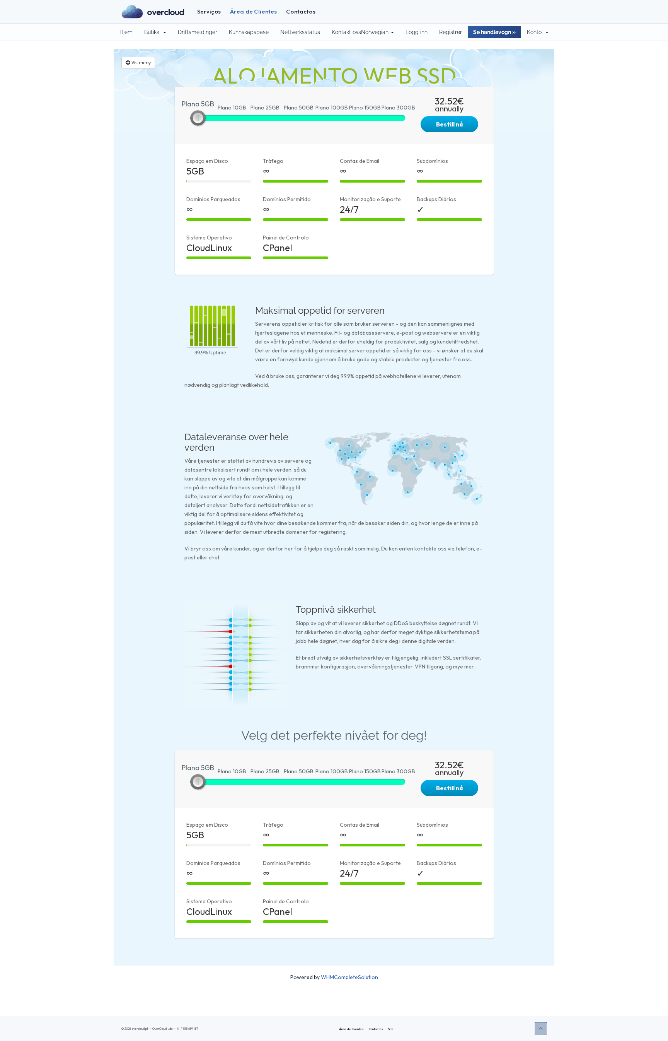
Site (391, 1029)
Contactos (300, 11)
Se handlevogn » (494, 32)
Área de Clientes (253, 11)
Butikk (153, 32)
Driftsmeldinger (197, 32)
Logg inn (417, 32)
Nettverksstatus (300, 32)
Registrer (450, 32)
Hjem (126, 32)
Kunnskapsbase (249, 32)
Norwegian (375, 32)
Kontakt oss (346, 32)
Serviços (209, 11)
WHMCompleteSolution (349, 977)
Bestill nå (449, 124)
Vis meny (140, 62)
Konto (536, 32)
